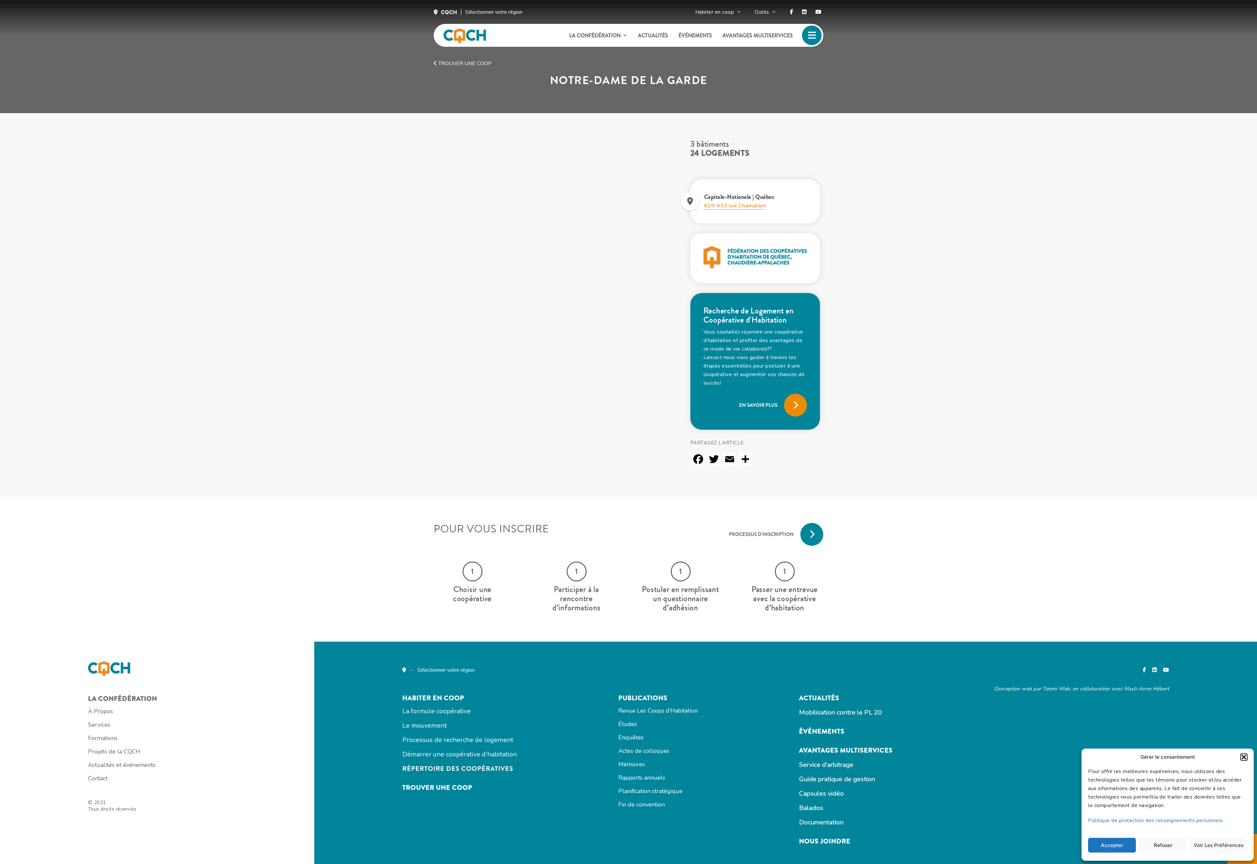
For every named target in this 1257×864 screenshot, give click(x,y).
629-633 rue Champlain (735, 205)
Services (99, 725)
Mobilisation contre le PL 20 (840, 712)
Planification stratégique (650, 791)
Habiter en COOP (433, 698)
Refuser (1163, 845)
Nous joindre (824, 841)
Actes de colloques (643, 751)
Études (627, 724)
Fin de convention (641, 804)
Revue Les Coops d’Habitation (658, 711)
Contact (98, 778)
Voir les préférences (1219, 845)
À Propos (100, 711)
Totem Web (1056, 688)
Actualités (653, 35)
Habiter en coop (714, 12)
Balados (811, 808)
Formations (103, 738)
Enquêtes (631, 737)
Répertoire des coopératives (457, 768)
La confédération (595, 35)
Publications (642, 698)
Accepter (1112, 845)
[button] (1244, 757)
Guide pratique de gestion (837, 779)
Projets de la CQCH (114, 751)
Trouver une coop (464, 63)
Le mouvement (424, 725)
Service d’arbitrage (826, 764)
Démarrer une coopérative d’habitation (459, 754)
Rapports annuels (641, 778)
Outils (762, 12)
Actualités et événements (121, 765)
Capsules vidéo (821, 793)
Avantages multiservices (757, 35)
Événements (695, 35)
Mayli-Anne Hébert (1146, 688)
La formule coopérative (436, 711)
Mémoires (631, 764)
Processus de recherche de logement (457, 739)
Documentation (821, 822)
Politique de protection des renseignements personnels (1155, 820)
